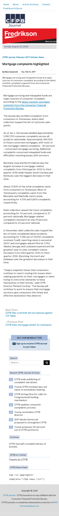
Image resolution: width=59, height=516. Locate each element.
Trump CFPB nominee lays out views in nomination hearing (30, 388)
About (16, 4)
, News (41, 57)
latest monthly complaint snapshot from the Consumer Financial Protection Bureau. (26, 105)
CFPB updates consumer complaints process (27, 406)
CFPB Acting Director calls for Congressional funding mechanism (30, 397)
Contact (46, 4)
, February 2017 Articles (26, 57)
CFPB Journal (8, 57)
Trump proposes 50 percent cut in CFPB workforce (29, 428)
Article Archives (30, 4)
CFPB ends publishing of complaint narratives (27, 381)
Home (6, 4)
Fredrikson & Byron (12, 8)
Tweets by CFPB (18, 459)
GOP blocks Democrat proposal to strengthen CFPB (30, 421)
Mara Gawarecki (11, 72)
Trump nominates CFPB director (27, 413)
